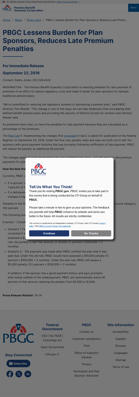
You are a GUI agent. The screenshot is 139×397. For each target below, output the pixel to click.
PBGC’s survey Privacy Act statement (55, 226)
